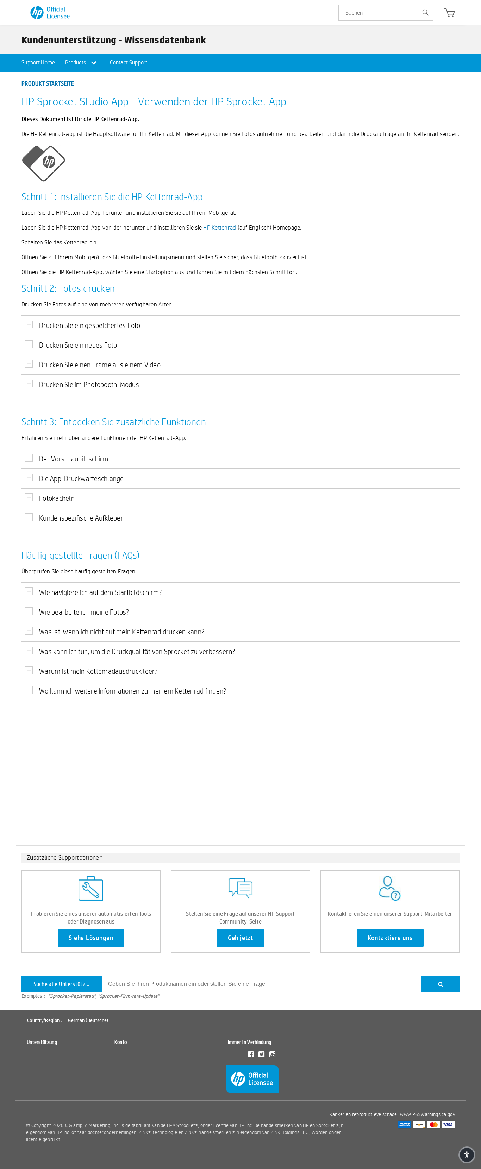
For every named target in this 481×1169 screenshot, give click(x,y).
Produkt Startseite (47, 83)
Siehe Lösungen (91, 938)
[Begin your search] (425, 13)
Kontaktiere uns (390, 938)
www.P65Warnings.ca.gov (427, 1114)
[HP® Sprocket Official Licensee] (50, 13)
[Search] (440, 984)
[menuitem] (38, 63)
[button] (466, 1154)
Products (76, 62)
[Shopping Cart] (449, 14)
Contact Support (129, 62)
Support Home (38, 62)
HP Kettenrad (219, 227)
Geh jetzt (240, 938)
